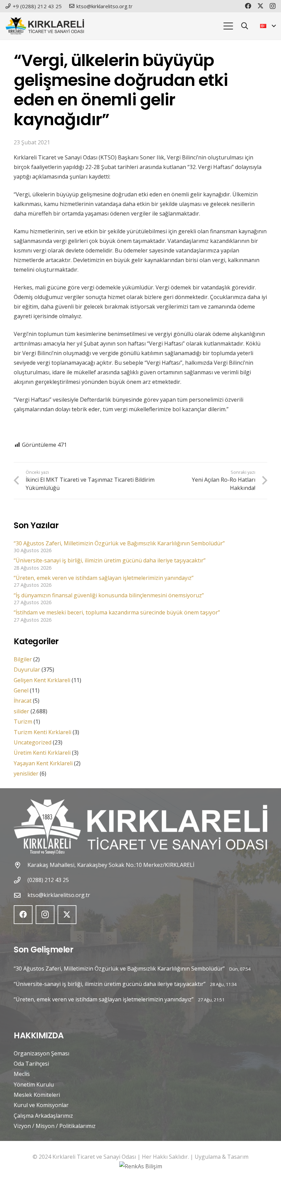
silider (21, 711)
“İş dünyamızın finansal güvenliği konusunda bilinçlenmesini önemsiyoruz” (109, 595)
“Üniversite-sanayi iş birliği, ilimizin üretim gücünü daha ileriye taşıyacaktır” (110, 560)
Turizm (23, 721)
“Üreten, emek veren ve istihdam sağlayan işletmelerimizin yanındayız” (104, 578)
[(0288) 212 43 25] (20, 880)
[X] (260, 6)
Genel (21, 690)
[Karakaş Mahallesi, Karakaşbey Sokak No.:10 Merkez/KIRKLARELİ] (20, 865)
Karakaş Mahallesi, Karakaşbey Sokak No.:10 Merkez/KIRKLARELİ (110, 865)
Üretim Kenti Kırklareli (42, 752)
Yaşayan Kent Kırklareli (43, 763)
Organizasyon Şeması (41, 1053)
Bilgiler (23, 659)
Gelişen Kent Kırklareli (42, 680)
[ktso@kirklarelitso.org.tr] (20, 895)
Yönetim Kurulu (34, 1084)
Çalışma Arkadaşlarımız (43, 1115)
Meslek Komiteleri (37, 1095)
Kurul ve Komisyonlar (41, 1105)
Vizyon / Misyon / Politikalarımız (55, 1126)
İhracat (23, 700)
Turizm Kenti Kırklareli (42, 732)
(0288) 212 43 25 (48, 880)
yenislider (26, 773)
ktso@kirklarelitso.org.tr (58, 895)
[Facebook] (248, 6)
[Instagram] (273, 6)
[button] (228, 26)
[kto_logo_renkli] (44, 26)
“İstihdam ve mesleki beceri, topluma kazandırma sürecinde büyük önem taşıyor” (117, 612)
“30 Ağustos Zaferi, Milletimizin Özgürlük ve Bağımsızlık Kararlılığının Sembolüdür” (119, 543)
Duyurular (27, 669)
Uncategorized (32, 742)
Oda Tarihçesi (31, 1063)
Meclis (22, 1074)
